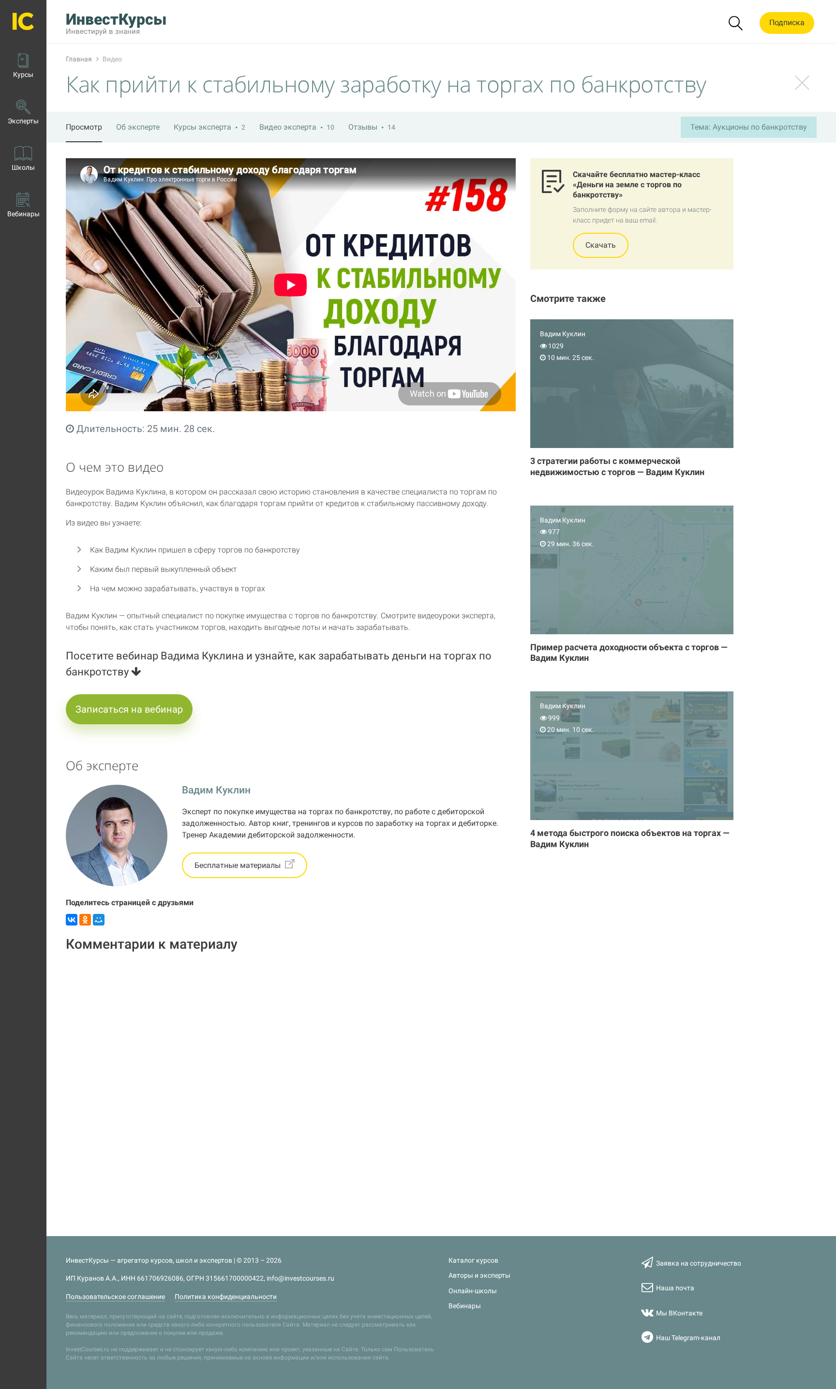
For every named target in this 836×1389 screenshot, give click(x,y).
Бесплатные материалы (238, 865)
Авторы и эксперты (479, 1275)
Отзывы (371, 127)
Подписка (787, 22)
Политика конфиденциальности (226, 1297)
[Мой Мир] (98, 920)
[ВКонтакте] (71, 920)
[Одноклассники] (85, 920)
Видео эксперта (296, 127)
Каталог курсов (473, 1260)
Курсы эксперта (209, 127)
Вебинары (464, 1306)
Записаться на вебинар (129, 709)
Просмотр (84, 127)
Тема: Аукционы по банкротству (748, 127)
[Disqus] (291, 1083)
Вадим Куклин (216, 790)
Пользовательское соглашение (115, 1297)
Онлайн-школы (472, 1291)
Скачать (600, 245)
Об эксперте (138, 127)
